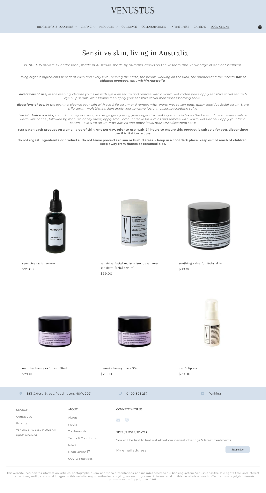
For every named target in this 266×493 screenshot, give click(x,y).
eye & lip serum (190, 368)
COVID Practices (80, 458)
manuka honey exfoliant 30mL (44, 368)
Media (72, 424)
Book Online (77, 452)
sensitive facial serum (38, 263)
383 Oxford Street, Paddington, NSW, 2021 (59, 393)
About (72, 417)
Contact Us (24, 416)
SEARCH (22, 410)
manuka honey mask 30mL (120, 368)
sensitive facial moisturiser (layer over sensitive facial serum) (129, 265)
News (72, 445)
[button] (56, 26)
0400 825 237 (136, 393)
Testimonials (77, 431)
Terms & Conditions (82, 438)
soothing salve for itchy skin (200, 263)
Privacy (21, 423)
